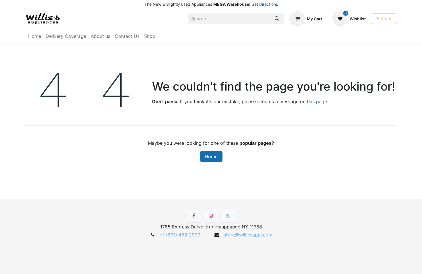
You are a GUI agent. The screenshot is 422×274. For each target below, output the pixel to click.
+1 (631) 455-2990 (179, 235)
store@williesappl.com (248, 235)
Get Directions (264, 4)
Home (211, 156)
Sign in (384, 18)
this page (317, 101)
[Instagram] (211, 215)
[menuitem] (34, 36)
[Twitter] (228, 215)
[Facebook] (194, 215)
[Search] (277, 18)
